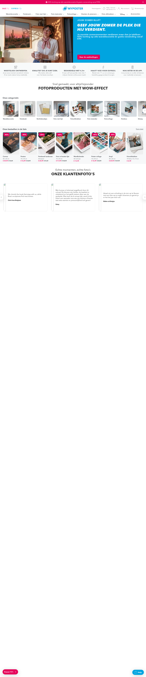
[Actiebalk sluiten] (143, 2)
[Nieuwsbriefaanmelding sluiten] (15, 672)
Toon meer (139, 129)
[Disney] (123, 14)
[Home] (73, 8)
